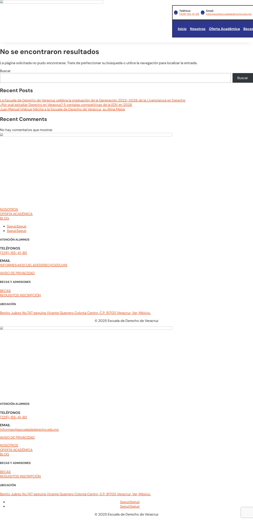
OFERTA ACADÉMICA (16, 214)
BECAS (5, 291)
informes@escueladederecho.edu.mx (229, 14)
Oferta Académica (224, 28)
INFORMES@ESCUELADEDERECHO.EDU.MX (33, 265)
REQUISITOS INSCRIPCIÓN (20, 295)
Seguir (22, 226)
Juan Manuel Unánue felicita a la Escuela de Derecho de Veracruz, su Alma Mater (62, 109)
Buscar (5, 71)
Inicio (182, 28)
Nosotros (197, 28)
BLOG (4, 218)
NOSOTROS (9, 209)
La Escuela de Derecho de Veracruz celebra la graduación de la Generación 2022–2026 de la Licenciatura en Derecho (92, 100)
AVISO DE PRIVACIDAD (17, 273)
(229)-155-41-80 (13, 253)
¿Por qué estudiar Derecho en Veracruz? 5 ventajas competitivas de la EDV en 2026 (66, 104)
